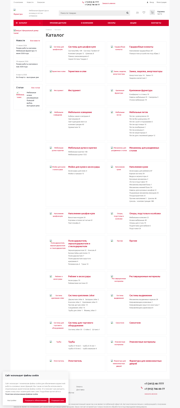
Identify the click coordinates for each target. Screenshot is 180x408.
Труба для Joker (75, 310)
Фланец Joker (90, 310)
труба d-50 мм (74, 348)
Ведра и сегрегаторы (138, 176)
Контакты (156, 23)
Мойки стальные (76, 173)
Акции (133, 23)
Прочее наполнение (138, 198)
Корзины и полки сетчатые (80, 220)
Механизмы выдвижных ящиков (143, 299)
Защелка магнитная (138, 78)
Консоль (92, 250)
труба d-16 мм (74, 346)
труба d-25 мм (89, 346)
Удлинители (74, 127)
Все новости (35, 41)
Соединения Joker (76, 308)
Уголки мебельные (138, 100)
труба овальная (90, 348)
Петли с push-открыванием (141, 122)
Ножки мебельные (138, 220)
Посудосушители (137, 196)
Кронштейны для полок (79, 253)
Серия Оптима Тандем (78, 59)
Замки (149, 75)
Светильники (74, 119)
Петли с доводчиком (139, 116)
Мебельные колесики (139, 217)
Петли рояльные (136, 130)
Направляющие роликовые (141, 302)
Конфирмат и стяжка (139, 94)
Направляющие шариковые (141, 308)
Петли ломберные (137, 127)
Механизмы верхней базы (140, 184)
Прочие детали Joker (78, 305)
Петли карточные (137, 124)
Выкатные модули (76, 217)
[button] (11, 400)
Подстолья (135, 228)
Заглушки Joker (92, 299)
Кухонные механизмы (138, 179)
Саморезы (153, 97)
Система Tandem (91, 51)
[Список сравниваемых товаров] (137, 13)
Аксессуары (74, 280)
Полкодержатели (76, 256)
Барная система (136, 173)
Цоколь (152, 198)
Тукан (84, 264)
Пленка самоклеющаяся (78, 56)
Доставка (80, 390)
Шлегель (90, 53)
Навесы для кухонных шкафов (142, 190)
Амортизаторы (136, 75)
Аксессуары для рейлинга (140, 171)
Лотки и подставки (138, 182)
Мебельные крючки (77, 152)
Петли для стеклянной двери (142, 135)
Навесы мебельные (138, 97)
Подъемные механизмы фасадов (144, 193)
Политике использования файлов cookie (21, 394)
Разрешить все (58, 400)
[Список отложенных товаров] (144, 13)
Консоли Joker (74, 302)
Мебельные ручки (77, 154)
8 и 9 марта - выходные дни (27, 77)
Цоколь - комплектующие (141, 201)
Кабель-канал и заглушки (79, 116)
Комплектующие (76, 53)
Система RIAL (75, 51)
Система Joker (75, 329)
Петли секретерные (138, 133)
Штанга (96, 329)
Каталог (23, 23)
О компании (87, 23)
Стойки (87, 329)
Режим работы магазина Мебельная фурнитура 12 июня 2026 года (26, 50)
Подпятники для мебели (139, 226)
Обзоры (111, 23)
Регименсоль (74, 264)
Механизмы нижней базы (140, 187)
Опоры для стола (137, 223)
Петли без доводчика (139, 119)
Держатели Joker (76, 299)
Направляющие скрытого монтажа (144, 305)
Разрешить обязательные (36, 400)
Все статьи (35, 88)
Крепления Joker (89, 302)
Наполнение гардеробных (141, 51)
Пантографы (74, 223)
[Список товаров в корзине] (157, 14)
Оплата (79, 387)
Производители (58, 23)
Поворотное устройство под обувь (144, 53)
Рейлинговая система (78, 283)
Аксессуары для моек (77, 171)
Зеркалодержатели (77, 250)
